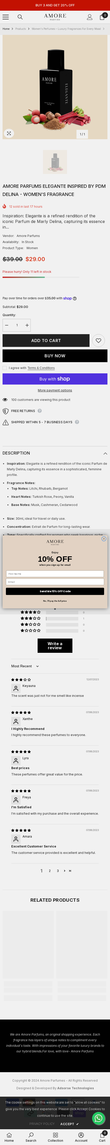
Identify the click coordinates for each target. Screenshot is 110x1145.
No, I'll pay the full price (55, 601)
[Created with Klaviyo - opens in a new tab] (55, 609)
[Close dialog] (104, 538)
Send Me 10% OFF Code (55, 591)
